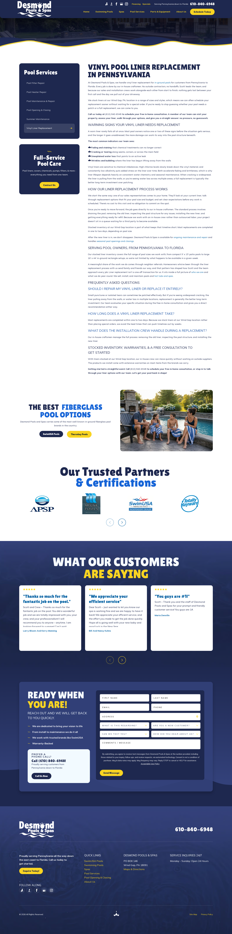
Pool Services (92, 873)
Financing (136, 4)
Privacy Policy (207, 914)
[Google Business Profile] (121, 3)
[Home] (34, 9)
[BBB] (111, 3)
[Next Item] (122, 522)
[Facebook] (116, 3)
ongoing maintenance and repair (191, 237)
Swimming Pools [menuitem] (104, 11)
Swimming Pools (93, 865)
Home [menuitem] (86, 11)
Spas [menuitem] (121, 11)
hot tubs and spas (163, 276)
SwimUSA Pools (93, 860)
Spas (87, 869)
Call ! (49, 761)
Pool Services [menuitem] (137, 11)
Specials (146, 4)
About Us (89, 881)
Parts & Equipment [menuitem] (160, 11)
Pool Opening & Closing (97, 877)
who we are (197, 272)
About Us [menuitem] (181, 11)
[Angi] (106, 3)
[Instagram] (126, 3)
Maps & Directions (134, 869)
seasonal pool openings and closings (115, 241)
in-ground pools (163, 82)
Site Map (193, 914)
